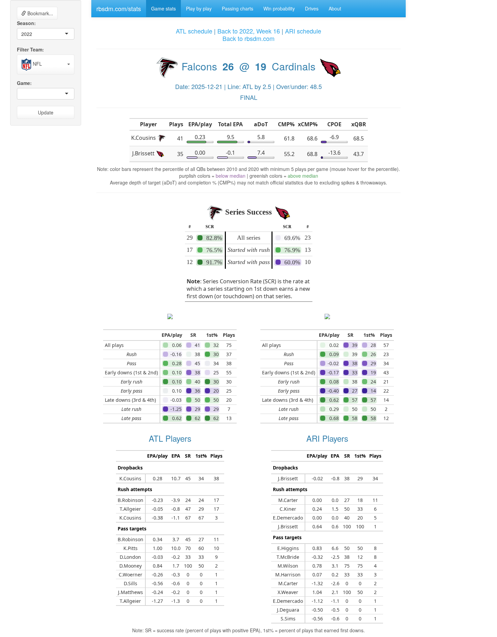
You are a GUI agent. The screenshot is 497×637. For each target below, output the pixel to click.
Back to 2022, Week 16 (248, 30)
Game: (24, 83)
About (335, 8)
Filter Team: (30, 49)
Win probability (279, 8)
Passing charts (237, 8)
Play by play (199, 8)
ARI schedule (303, 30)
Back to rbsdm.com (248, 38)
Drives (311, 8)
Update (45, 112)
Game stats (163, 8)
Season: (26, 23)
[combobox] (32, 33)
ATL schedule (194, 30)
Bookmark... (39, 13)
